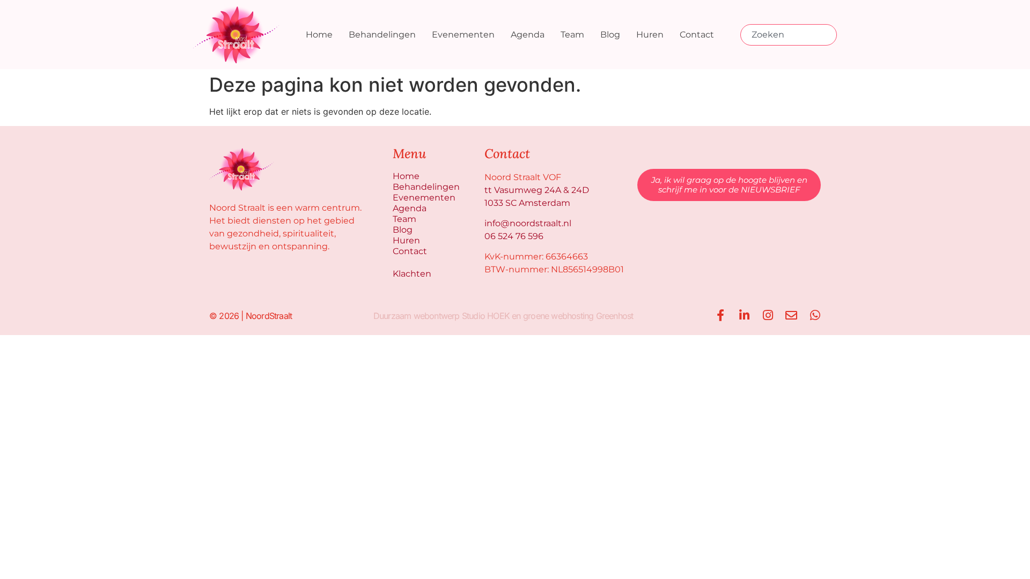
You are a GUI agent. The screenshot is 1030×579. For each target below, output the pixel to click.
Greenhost (615, 315)
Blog (610, 34)
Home (319, 34)
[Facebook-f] (720, 315)
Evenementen (463, 34)
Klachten (412, 274)
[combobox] (788, 35)
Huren (650, 34)
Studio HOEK (486, 315)
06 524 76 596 (513, 236)
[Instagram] (768, 315)
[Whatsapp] (815, 315)
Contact (697, 34)
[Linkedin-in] (744, 315)
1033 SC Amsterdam (527, 203)
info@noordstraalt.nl (527, 223)
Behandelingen (382, 34)
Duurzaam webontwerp (416, 315)
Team (572, 34)
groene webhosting (558, 315)
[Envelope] (791, 315)
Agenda (528, 34)
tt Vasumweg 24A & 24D (536, 190)
